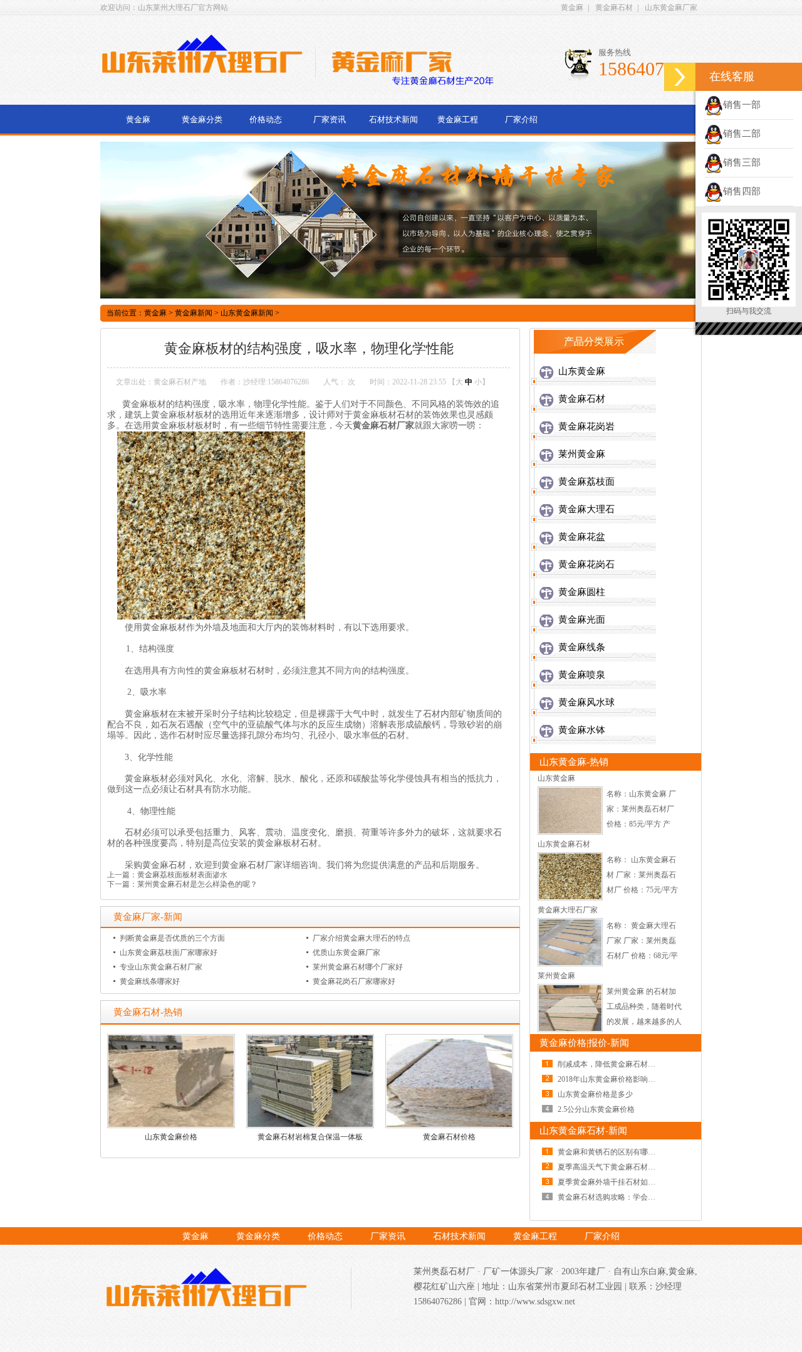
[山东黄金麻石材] (570, 898)
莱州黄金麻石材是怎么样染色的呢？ (197, 884)
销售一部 (742, 105)
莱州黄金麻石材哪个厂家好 (358, 967)
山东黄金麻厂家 (671, 7)
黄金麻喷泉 (581, 675)
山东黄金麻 (581, 371)
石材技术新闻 (393, 119)
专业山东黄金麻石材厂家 (161, 967)
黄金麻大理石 (586, 509)
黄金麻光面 (581, 620)
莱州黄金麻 (581, 454)
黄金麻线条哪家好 (150, 981)
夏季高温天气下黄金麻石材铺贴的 (614, 1167)
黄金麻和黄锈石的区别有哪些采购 (614, 1152)
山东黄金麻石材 (564, 844)
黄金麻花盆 (581, 537)
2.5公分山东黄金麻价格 (596, 1109)
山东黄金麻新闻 (247, 313)
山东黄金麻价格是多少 (595, 1094)
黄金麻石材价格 (449, 1137)
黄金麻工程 (457, 119)
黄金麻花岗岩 (586, 426)
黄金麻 (572, 7)
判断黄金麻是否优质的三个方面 (172, 938)
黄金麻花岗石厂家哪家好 (354, 981)
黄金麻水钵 (581, 730)
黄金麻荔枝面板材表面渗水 (182, 874)
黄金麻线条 (581, 647)
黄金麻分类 (202, 119)
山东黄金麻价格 (171, 1137)
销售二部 (742, 134)
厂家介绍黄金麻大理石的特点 (361, 938)
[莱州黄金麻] (570, 1029)
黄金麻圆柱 (581, 592)
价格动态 (265, 119)
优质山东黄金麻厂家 (346, 952)
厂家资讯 (329, 119)
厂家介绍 (521, 119)
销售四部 (742, 191)
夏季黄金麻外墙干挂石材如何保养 (614, 1182)
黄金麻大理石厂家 (568, 910)
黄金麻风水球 (586, 702)
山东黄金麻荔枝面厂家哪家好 (168, 952)
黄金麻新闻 (193, 313)
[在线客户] (679, 77)
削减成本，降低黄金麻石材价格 (610, 1064)
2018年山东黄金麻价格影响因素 (610, 1079)
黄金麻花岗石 (586, 564)
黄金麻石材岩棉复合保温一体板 (310, 1137)
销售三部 (742, 162)
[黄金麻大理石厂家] (570, 963)
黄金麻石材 (614, 7)
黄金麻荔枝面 (586, 482)
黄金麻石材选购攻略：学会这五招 (614, 1197)
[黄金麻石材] (207, 1290)
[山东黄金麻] (570, 832)
